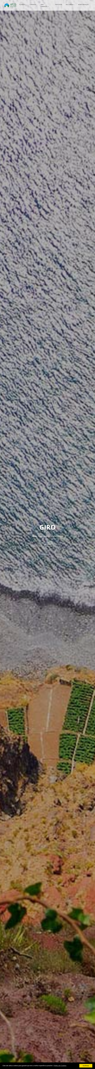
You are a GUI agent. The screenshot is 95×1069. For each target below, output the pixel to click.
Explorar (47, 544)
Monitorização (83, 4)
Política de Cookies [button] (60, 1065)
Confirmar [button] (86, 1065)
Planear (22, 4)
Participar (58, 4)
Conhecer (33, 4)
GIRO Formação (44, 5)
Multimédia (69, 4)
